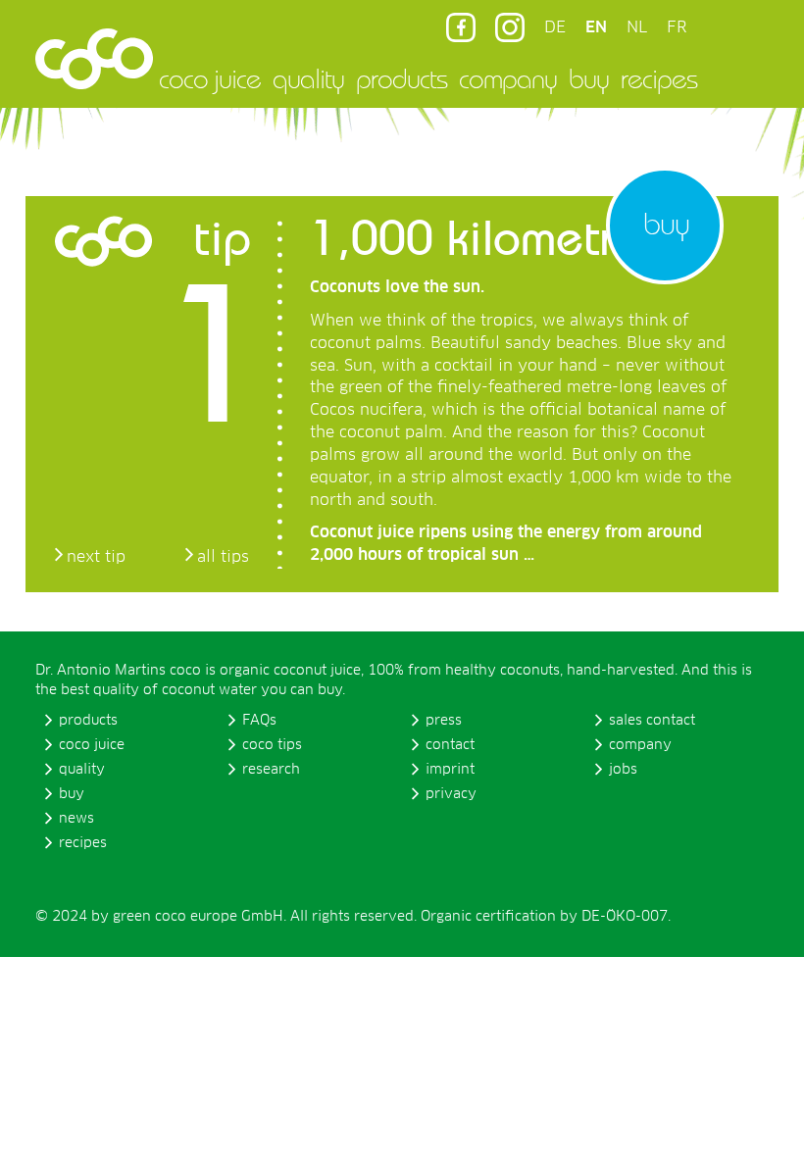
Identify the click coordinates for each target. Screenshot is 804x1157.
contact (450, 745)
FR (676, 27)
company (508, 78)
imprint (450, 770)
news (76, 819)
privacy (451, 794)
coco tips (272, 745)
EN (596, 27)
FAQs (259, 721)
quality (308, 78)
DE (555, 27)
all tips (223, 557)
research (271, 770)
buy (589, 78)
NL (637, 27)
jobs (623, 770)
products (401, 78)
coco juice (210, 78)
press (444, 721)
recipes (659, 78)
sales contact (652, 721)
